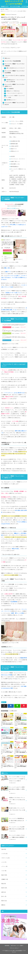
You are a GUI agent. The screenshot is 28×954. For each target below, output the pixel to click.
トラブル (4, 853)
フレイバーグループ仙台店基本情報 (12, 61)
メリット (4, 866)
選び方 (4, 900)
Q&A (3, 849)
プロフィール (5, 857)
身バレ (3, 896)
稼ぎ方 (4, 887)
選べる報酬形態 (8, 88)
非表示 (8, 58)
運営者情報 (7, 945)
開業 (3, 905)
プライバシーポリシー (14, 948)
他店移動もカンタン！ (10, 99)
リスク (3, 870)
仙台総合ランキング (4, 6)
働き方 (4, 875)
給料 (3, 892)
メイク (3, 862)
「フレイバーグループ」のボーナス (13, 93)
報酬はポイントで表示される (12, 90)
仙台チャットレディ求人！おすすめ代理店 (14, 2)
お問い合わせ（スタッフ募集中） (17, 945)
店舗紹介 (2, 14)
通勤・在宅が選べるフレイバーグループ (14, 68)
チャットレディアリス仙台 (15, 6)
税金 (3, 883)
